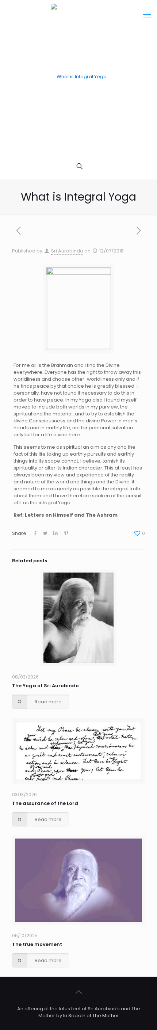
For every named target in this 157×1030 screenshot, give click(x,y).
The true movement (37, 944)
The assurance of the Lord (45, 803)
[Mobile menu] (147, 14)
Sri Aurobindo (67, 250)
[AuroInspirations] (78, 77)
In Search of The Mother (91, 1015)
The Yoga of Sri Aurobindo (45, 685)
